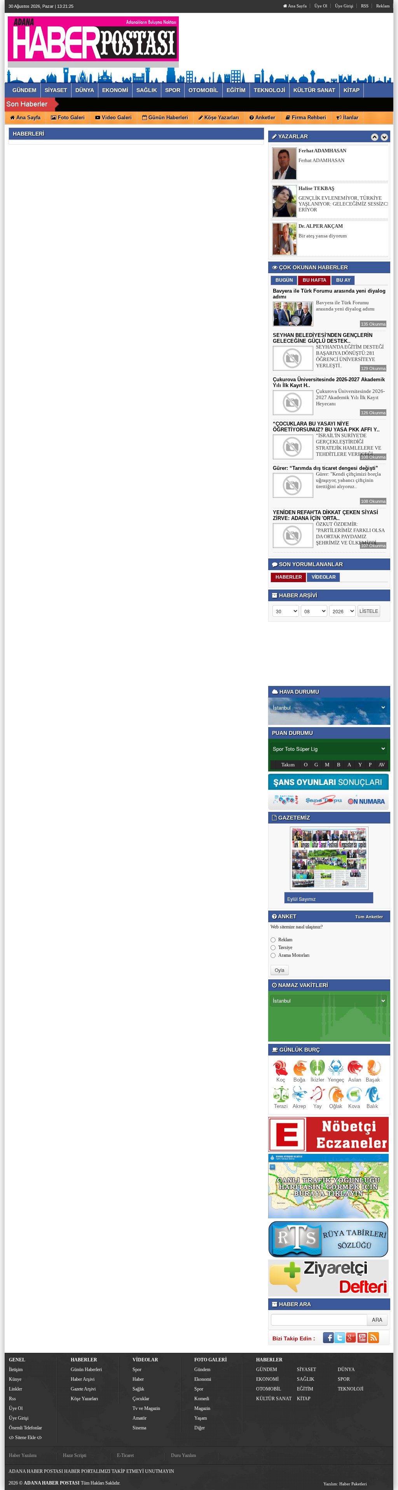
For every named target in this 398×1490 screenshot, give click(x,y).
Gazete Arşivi (83, 1389)
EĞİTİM (305, 1389)
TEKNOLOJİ (350, 1389)
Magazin (202, 1408)
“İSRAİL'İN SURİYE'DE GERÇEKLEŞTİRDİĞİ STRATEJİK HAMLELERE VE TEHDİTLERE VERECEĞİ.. (348, 445)
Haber (138, 1379)
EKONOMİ (267, 1379)
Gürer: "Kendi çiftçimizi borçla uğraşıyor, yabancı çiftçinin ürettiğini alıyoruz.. (348, 480)
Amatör (140, 1418)
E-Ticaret (125, 1455)
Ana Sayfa (297, 5)
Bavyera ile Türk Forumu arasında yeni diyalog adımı (345, 306)
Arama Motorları (293, 955)
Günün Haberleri (86, 1369)
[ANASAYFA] (93, 40)
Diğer (199, 1428)
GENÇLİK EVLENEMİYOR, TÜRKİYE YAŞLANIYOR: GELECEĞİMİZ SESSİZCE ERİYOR (344, 204)
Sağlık (138, 1389)
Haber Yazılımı (23, 1455)
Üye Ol (320, 5)
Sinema (139, 1428)
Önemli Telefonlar (25, 1428)
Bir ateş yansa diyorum (322, 236)
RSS (364, 5)
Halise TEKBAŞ (316, 188)
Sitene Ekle (25, 1437)
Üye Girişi (344, 5)
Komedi (201, 1398)
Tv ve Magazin (146, 1408)
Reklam (383, 5)
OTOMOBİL (268, 1389)
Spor (137, 1369)
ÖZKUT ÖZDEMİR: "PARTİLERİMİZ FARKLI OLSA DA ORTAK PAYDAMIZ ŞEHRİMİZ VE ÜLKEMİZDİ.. (350, 533)
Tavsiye (285, 947)
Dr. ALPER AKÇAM (320, 226)
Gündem (202, 1369)
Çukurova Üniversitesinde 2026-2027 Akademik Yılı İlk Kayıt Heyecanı (350, 397)
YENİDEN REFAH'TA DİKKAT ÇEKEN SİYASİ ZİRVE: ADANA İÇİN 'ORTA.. (325, 515)
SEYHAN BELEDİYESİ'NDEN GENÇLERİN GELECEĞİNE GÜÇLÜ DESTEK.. (322, 338)
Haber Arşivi (82, 1379)
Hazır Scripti (74, 1455)
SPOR (344, 1379)
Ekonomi (202, 1379)
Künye (15, 1379)
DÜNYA (346, 1369)
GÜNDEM (266, 1369)
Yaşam (200, 1418)
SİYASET (306, 1369)
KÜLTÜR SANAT (274, 1398)
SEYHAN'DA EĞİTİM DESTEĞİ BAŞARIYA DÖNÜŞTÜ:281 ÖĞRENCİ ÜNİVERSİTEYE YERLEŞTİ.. (350, 356)
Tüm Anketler (369, 916)
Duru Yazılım (183, 1455)
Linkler (15, 1389)
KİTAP (304, 1398)
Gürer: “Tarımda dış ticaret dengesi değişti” (325, 468)
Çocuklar (141, 1398)
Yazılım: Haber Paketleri (345, 1483)
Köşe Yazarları (84, 1398)
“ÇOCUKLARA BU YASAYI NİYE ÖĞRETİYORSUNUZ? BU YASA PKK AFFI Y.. (326, 427)
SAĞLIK (305, 1379)
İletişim (16, 1369)
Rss (12, 1398)
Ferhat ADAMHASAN (322, 151)
